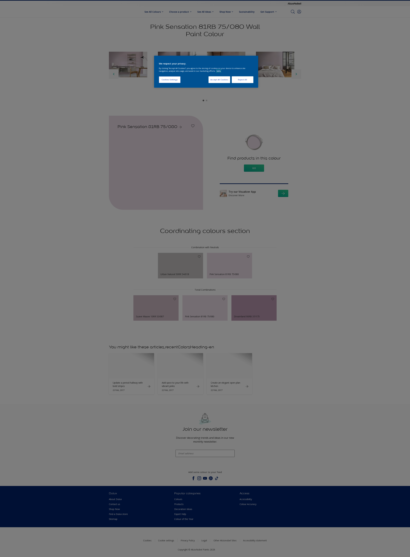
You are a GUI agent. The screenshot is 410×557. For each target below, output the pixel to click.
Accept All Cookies (219, 79)
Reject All (242, 79)
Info (219, 71)
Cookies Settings (170, 79)
